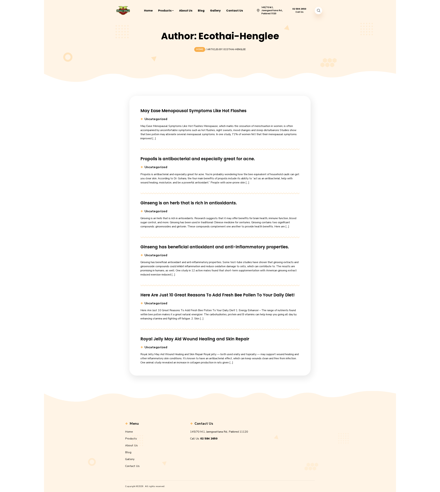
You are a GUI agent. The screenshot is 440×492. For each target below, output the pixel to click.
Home (129, 432)
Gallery (130, 459)
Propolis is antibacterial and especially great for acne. (197, 159)
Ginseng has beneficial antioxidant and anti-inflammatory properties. (214, 247)
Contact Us (132, 466)
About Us (131, 445)
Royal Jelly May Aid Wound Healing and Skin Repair (194, 339)
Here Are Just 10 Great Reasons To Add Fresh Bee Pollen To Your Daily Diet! (217, 295)
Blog (128, 452)
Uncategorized (156, 119)
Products (131, 438)
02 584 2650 (208, 438)
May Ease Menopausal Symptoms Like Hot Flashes (193, 111)
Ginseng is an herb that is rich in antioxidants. (188, 203)
